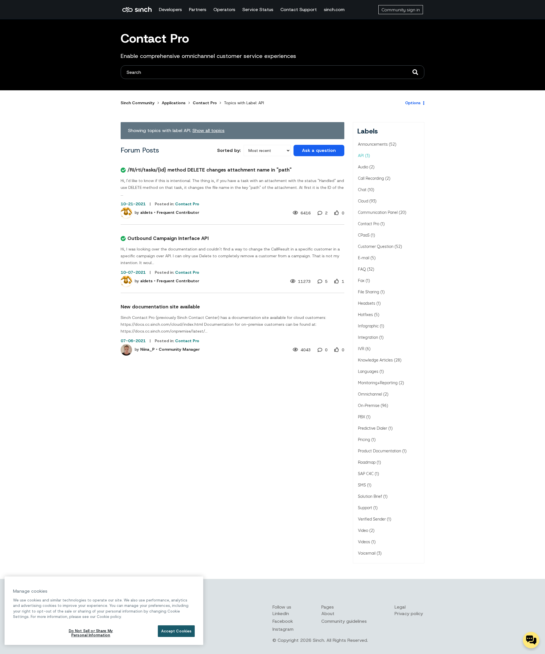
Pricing (364, 439)
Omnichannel (370, 394)
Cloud (363, 201)
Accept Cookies (176, 631)
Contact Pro (205, 102)
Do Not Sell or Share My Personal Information (91, 633)
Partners (197, 9)
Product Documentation (379, 451)
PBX (361, 416)
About (327, 614)
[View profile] (126, 213)
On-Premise (369, 405)
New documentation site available (160, 307)
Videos (364, 541)
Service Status (257, 9)
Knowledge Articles (375, 360)
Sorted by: (229, 150)
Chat (362, 189)
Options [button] (413, 102)
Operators (224, 9)
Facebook (282, 621)
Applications (174, 102)
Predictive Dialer (372, 428)
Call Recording (371, 178)
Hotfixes (365, 314)
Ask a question (319, 150)
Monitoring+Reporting (378, 382)
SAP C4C (366, 473)
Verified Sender (372, 519)
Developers (170, 9)
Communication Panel (378, 212)
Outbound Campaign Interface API (168, 238)
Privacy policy (409, 614)
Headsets (366, 303)
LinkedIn (280, 614)
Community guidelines (344, 621)
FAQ (362, 269)
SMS (362, 485)
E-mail (363, 257)
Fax (361, 280)
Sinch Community (137, 9)
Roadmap (367, 462)
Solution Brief (370, 496)
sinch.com (334, 9)
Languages (368, 371)
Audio (363, 167)
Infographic (368, 326)
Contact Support (298, 9)
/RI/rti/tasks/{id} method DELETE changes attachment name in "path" (209, 170)
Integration (368, 337)
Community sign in (401, 9)
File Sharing (368, 291)
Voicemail (367, 553)
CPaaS (364, 235)
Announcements (373, 144)
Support (365, 507)
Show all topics (208, 130)
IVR (361, 348)
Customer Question (375, 246)
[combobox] (272, 72)
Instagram (283, 629)
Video (363, 530)
